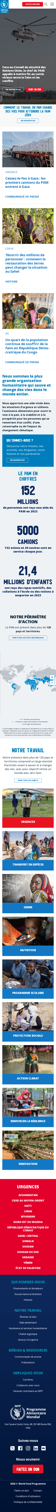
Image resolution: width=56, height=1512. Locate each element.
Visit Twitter (12, 1448)
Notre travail (28, 1310)
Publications (28, 1362)
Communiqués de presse (28, 1356)
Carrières (28, 1379)
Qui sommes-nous (28, 1282)
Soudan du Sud (28, 1252)
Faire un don (34, 89)
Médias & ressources (28, 1350)
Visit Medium (43, 1448)
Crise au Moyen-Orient (28, 1200)
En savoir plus (13, 89)
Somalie (28, 1241)
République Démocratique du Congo (28, 1229)
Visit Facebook (20, 1448)
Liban (28, 1211)
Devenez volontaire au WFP (28, 1391)
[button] (52, 677)
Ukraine (28, 1257)
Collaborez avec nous (28, 1385)
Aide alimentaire (28, 1322)
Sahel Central (28, 1236)
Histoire (28, 1299)
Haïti (28, 1205)
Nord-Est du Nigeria (28, 1222)
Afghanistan (28, 1195)
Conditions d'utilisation (28, 1496)
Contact (37, 1490)
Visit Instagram (28, 1448)
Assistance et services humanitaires (28, 1328)
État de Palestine (28, 1268)
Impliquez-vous (28, 1373)
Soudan (28, 1246)
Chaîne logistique (28, 1334)
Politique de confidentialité (28, 1502)
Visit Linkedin (36, 1448)
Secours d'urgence (28, 1339)
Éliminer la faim (28, 1316)
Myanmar (28, 1216)
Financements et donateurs (28, 1288)
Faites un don (33, 4)
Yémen (28, 1262)
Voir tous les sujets (28, 780)
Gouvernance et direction (28, 1294)
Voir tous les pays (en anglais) (28, 637)
